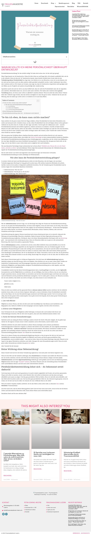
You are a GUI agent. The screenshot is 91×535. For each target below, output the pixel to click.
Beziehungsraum (64, 3)
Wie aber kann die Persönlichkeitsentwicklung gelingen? (19, 105)
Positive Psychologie (36, 137)
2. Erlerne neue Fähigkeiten (13, 108)
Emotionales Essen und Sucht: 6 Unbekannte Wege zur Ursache (80, 30)
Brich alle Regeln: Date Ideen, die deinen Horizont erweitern (80, 39)
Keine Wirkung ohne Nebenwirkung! (12, 111)
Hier (24, 333)
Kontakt (85, 3)
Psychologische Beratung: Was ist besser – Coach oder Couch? (80, 34)
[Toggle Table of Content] (37, 101)
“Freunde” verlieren (24, 362)
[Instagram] (6, 514)
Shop (52, 3)
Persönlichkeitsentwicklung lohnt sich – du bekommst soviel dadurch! (21, 113)
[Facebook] (3, 514)
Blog (73, 3)
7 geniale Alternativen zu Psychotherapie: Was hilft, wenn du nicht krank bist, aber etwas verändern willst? (80, 16)
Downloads (44, 3)
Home (36, 3)
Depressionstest (60, 6)
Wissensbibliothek (82, 6)
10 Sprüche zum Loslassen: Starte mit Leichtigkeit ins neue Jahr (80, 22)
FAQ (79, 3)
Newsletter (70, 6)
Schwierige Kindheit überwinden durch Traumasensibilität (80, 26)
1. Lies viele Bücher (11, 106)
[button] (66, 57)
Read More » (8, 475)
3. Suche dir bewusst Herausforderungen (16, 109)
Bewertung (64, 238)
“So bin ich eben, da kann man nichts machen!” (15, 103)
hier (29, 343)
